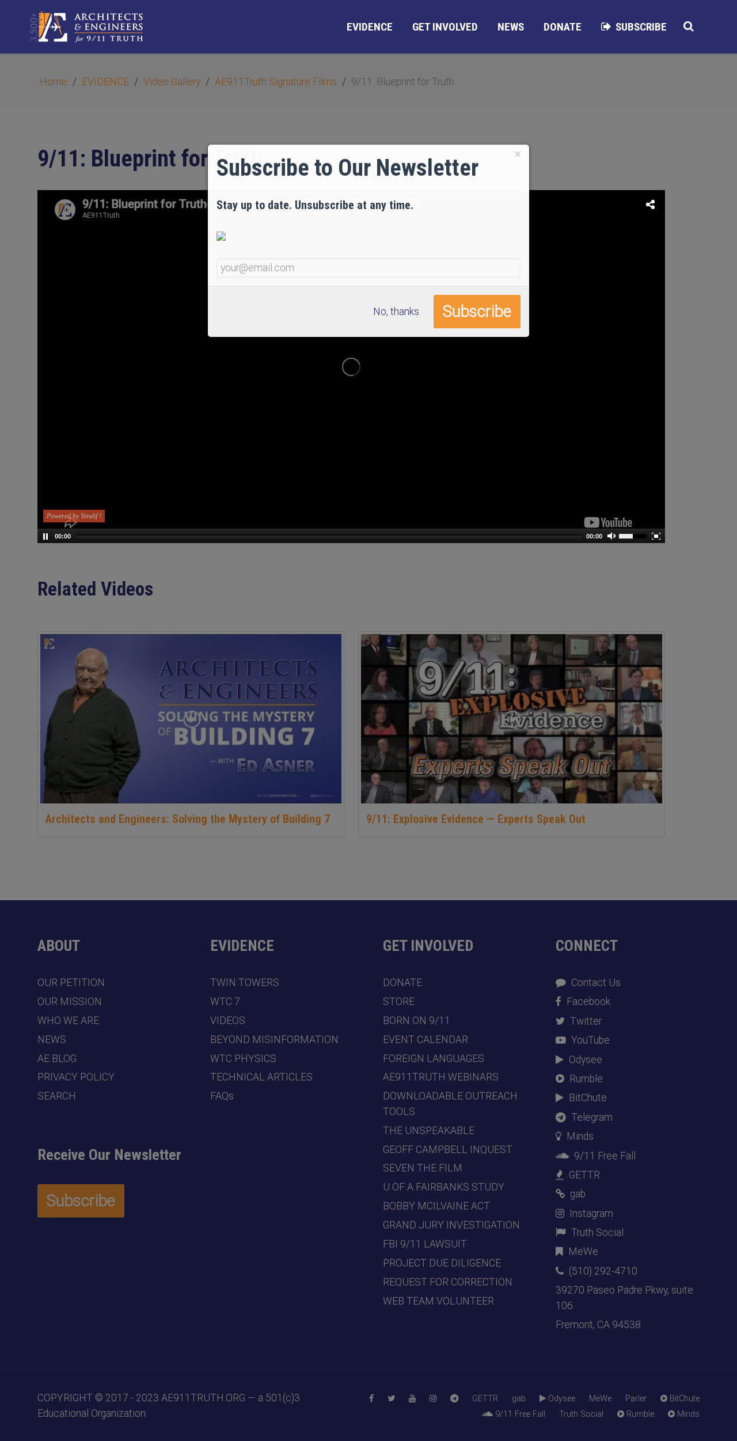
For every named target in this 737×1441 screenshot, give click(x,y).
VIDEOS (227, 1020)
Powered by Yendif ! (74, 516)
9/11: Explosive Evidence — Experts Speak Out (476, 819)
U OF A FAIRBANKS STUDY (443, 1187)
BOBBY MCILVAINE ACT (436, 1206)
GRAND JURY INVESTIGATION (451, 1225)
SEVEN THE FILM (422, 1168)
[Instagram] (433, 1399)
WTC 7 (225, 1001)
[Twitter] (391, 1399)
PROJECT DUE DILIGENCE (442, 1263)
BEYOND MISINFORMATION (274, 1039)
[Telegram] (454, 1399)
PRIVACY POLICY (76, 1077)
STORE (399, 1001)
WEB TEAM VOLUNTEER (438, 1301)
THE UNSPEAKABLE (428, 1130)
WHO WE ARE (68, 1020)
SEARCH (56, 1096)
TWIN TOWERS (244, 982)
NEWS (51, 1039)
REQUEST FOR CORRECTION (447, 1282)
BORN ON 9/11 (416, 1020)
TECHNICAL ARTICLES (261, 1077)
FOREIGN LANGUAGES (433, 1058)
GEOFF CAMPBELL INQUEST (447, 1149)
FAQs (222, 1096)
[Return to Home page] (86, 27)
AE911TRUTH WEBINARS (441, 1077)
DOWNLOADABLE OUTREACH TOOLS (450, 1103)
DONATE (402, 982)
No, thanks (396, 311)
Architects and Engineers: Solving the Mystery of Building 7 (187, 819)
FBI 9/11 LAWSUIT (425, 1244)
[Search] (688, 26)
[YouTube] (412, 1399)
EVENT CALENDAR (425, 1039)
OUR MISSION (69, 1001)
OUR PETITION (71, 982)
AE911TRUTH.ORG (203, 1398)
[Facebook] (371, 1399)
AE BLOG (57, 1058)
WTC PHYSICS (243, 1058)
